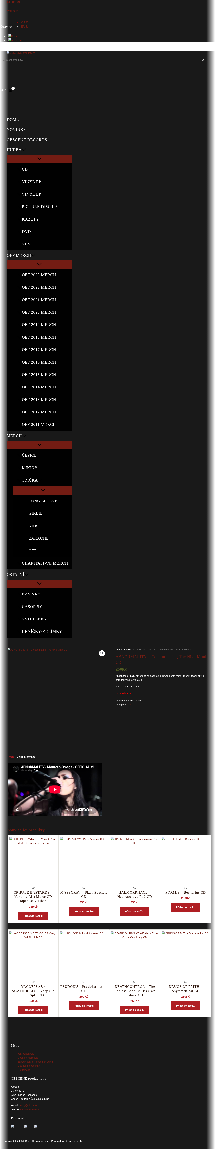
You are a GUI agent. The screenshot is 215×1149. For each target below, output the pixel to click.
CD (25, 169)
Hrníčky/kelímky (42, 631)
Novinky (16, 129)
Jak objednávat (26, 1053)
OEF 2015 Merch (39, 374)
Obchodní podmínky (29, 1065)
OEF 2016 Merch (39, 362)
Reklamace (24, 1069)
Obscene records (27, 140)
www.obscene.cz (29, 1109)
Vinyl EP (31, 182)
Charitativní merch (45, 563)
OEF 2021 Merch (39, 300)
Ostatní (15, 574)
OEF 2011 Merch (39, 424)
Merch (14, 436)
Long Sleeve (43, 501)
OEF (33, 551)
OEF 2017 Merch (39, 349)
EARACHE (39, 538)
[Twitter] (13, 2)
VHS (26, 244)
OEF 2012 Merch (39, 412)
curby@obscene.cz (29, 1105)
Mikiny (30, 468)
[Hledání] (202, 60)
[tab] (11, 757)
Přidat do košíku (33, 915)
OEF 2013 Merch (39, 399)
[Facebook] (8, 2)
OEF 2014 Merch (39, 387)
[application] (24, 150)
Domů (13, 119)
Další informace (26, 756)
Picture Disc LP (39, 206)
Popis (11, 756)
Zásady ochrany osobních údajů (35, 1061)
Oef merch (19, 255)
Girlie (36, 513)
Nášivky (31, 594)
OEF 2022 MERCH (39, 287)
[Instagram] (18, 2)
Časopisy (32, 606)
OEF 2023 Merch (39, 275)
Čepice (29, 455)
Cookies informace (28, 1057)
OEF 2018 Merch (39, 337)
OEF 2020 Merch (39, 312)
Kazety (30, 219)
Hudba (14, 150)
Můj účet (12, 10)
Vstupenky (34, 619)
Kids (33, 526)
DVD (26, 231)
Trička (30, 480)
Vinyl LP (31, 194)
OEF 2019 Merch (39, 324)
